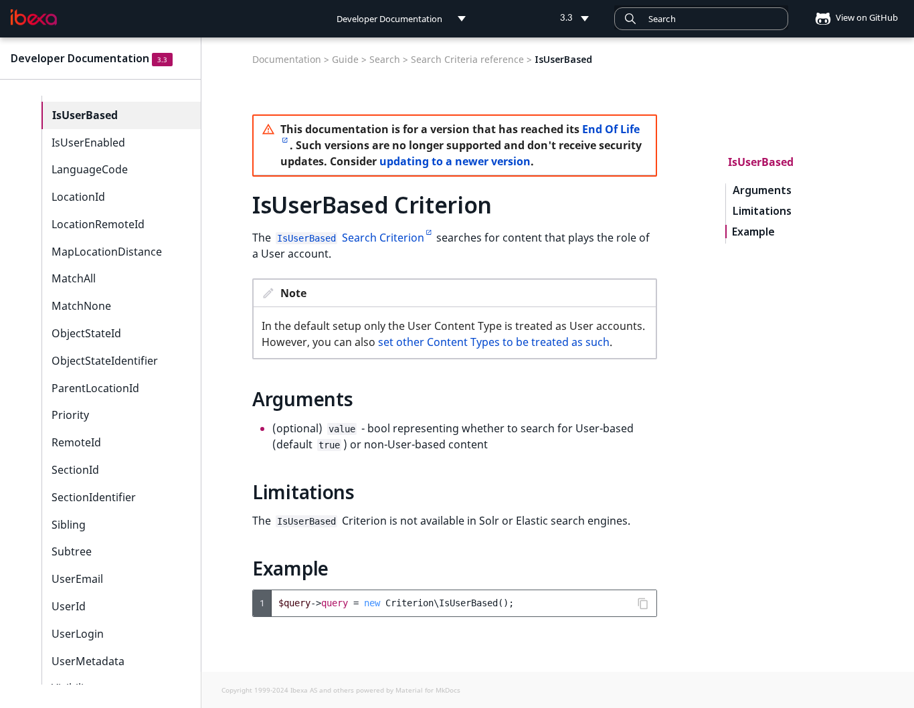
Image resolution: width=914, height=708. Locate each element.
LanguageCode (90, 169)
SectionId (75, 469)
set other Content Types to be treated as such (494, 342)
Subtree (72, 551)
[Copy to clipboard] (643, 604)
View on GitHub (866, 17)
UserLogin (78, 633)
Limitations (762, 211)
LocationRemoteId (98, 224)
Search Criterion (350, 237)
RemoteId (76, 442)
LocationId (78, 196)
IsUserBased (85, 115)
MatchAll (74, 278)
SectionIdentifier (94, 497)
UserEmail (77, 578)
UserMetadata (88, 661)
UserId (69, 606)
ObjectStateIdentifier (105, 360)
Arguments (762, 190)
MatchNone (81, 305)
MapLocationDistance (107, 251)
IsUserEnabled (88, 142)
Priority (70, 415)
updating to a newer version (455, 161)
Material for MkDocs (427, 690)
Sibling (69, 524)
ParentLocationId (95, 388)
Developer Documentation (80, 58)
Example (753, 232)
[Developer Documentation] (33, 17)
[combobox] (701, 18)
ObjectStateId (86, 333)
